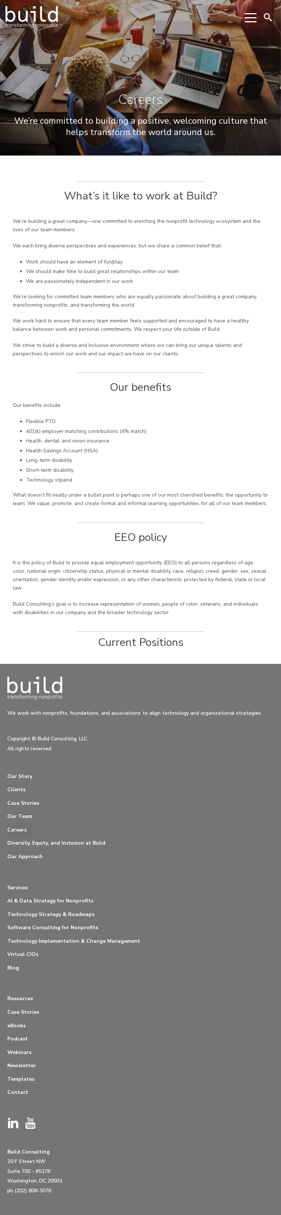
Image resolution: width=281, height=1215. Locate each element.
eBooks (16, 1025)
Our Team (19, 816)
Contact (17, 1092)
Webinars (19, 1052)
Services (17, 887)
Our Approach (25, 856)
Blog (13, 967)
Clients (16, 789)
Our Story (19, 776)
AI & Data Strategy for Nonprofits (50, 900)
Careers (17, 829)
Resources (20, 998)
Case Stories (23, 803)
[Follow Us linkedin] (13, 1123)
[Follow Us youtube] (30, 1123)
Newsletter (21, 1065)
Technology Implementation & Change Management (73, 941)
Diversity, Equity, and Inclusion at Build (56, 843)
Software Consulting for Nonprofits (52, 927)
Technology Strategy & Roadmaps (50, 914)
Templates (20, 1079)
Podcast (17, 1038)
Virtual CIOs (22, 954)
